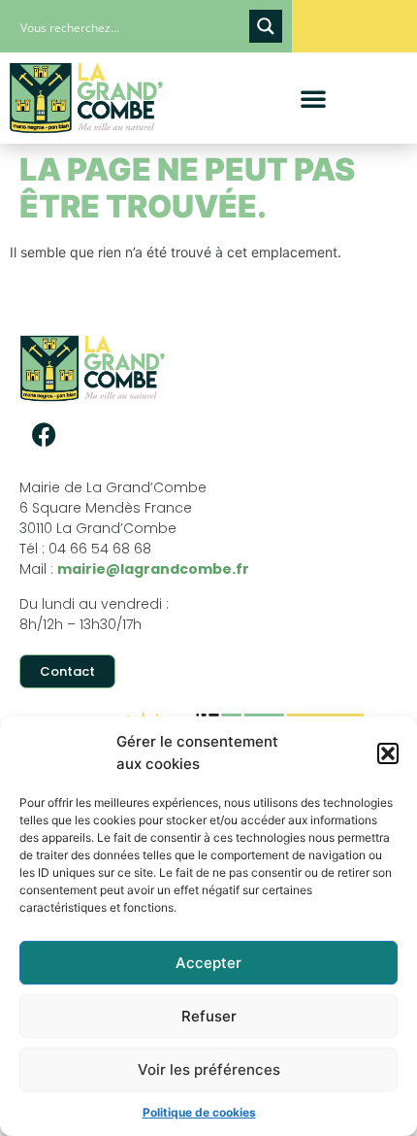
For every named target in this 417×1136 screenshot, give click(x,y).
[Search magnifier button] (265, 26)
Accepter (208, 962)
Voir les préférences (209, 1069)
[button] (388, 753)
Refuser (209, 1016)
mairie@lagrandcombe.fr (153, 569)
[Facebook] (43, 434)
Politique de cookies (199, 1112)
